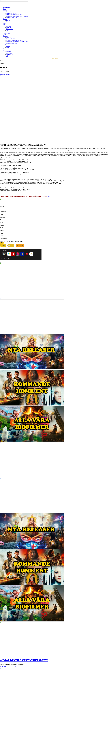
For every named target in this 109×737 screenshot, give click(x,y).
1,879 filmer (54, 58)
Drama (7, 74)
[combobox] (7, 62)
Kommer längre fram (11, 17)
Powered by (5, 258)
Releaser (5, 10)
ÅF (7, 30)
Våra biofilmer (7, 7)
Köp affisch (9, 27)
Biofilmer (2, 74)
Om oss (5, 19)
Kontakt (8, 21)
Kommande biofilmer (11, 13)
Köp (4, 24)
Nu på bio (8, 11)
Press (4, 23)
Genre (4, 9)
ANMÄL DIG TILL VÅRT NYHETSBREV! (24, 660)
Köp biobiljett (9, 29)
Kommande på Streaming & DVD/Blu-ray (17, 16)
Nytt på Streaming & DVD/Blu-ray (15, 14)
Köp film (8, 26)
